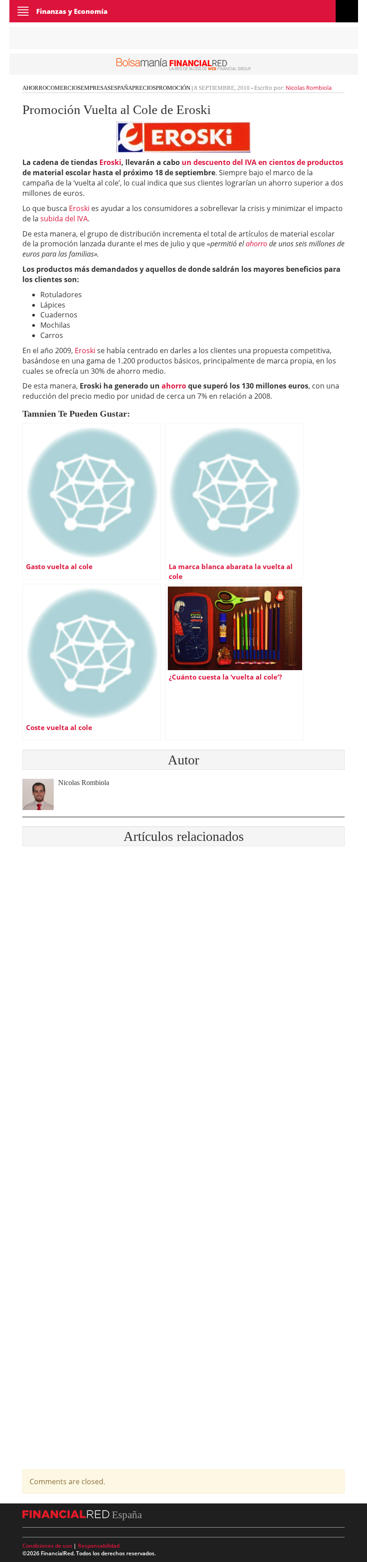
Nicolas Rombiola (309, 88)
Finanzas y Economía (71, 11)
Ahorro (34, 87)
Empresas (96, 87)
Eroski (79, 208)
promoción (173, 87)
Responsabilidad (98, 1545)
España (121, 87)
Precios (144, 87)
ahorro (256, 244)
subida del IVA (64, 219)
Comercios (64, 87)
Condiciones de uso (47, 1545)
